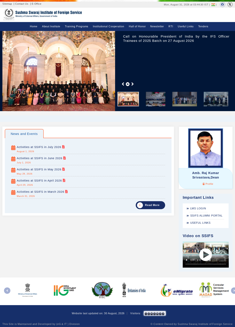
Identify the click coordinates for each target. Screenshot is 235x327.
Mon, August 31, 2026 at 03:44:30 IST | (187, 4)
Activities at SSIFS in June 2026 (40, 158)
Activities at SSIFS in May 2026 (39, 169)
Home (33, 26)
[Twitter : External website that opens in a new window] (230, 4)
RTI (170, 26)
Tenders (203, 26)
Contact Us (21, 3)
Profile (209, 184)
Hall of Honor (137, 26)
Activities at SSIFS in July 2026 (39, 147)
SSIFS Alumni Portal (206, 215)
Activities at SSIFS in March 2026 (41, 191)
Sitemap (7, 3)
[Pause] (128, 84)
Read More (152, 205)
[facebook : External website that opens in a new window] (222, 4)
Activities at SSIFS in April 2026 (40, 180)
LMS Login (198, 208)
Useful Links (186, 26)
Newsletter (157, 26)
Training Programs (76, 26)
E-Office (36, 3)
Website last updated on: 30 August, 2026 (98, 313)
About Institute (51, 26)
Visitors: (135, 313)
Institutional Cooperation (108, 26)
